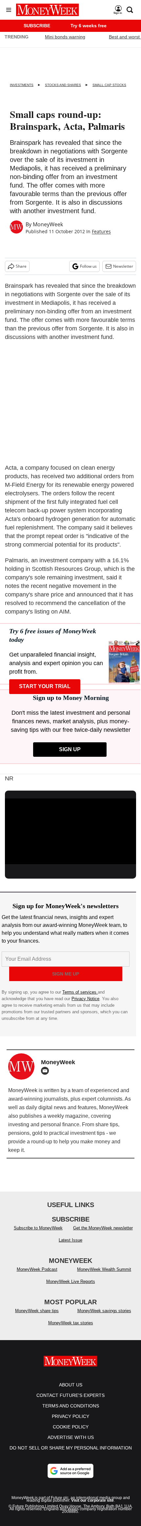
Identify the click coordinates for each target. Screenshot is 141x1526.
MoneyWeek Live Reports (70, 1288)
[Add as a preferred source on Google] (70, 1477)
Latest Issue (70, 1246)
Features (101, 231)
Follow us (88, 266)
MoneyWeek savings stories (104, 1317)
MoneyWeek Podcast (37, 1275)
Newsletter (123, 266)
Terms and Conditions (70, 1412)
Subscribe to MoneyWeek (38, 1234)
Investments (21, 85)
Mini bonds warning (65, 36)
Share (21, 266)
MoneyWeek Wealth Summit (104, 1275)
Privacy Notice (85, 998)
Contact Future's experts (70, 1401)
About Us (70, 1391)
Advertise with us (71, 1444)
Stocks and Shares (63, 85)
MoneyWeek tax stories (70, 1329)
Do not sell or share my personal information (71, 1454)
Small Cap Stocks (109, 85)
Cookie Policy (71, 1433)
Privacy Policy (70, 1422)
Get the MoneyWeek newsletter (103, 1234)
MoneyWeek (48, 224)
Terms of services (80, 992)
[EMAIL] (46, 1070)
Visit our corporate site (92, 1507)
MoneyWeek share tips (37, 1317)
